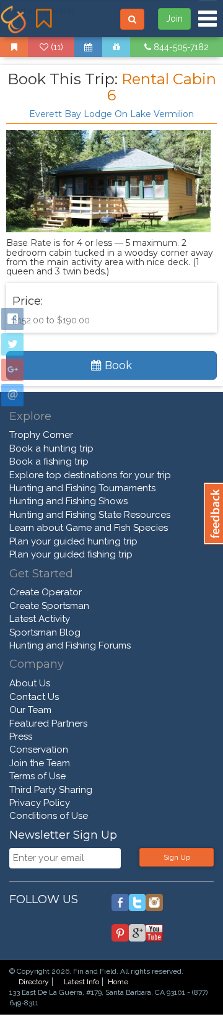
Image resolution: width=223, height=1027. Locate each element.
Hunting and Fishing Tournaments (82, 488)
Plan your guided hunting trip (73, 541)
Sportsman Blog (45, 632)
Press (20, 736)
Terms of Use (37, 776)
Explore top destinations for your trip (90, 475)
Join (174, 19)
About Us (29, 683)
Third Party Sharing (50, 789)
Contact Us (34, 696)
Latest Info (81, 981)
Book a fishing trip (49, 461)
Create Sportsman (49, 605)
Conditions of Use (48, 815)
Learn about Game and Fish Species (88, 527)
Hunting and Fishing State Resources (89, 514)
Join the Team (39, 763)
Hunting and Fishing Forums (70, 645)
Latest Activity (39, 618)
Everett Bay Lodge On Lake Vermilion (111, 114)
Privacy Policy (39, 802)
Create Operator (45, 592)
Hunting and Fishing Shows (68, 501)
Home (118, 981)
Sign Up (177, 857)
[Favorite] (14, 47)
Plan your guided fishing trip (71, 554)
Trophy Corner (41, 434)
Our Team (30, 709)
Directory (34, 981)
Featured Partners (48, 723)
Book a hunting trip (51, 448)
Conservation (38, 749)
